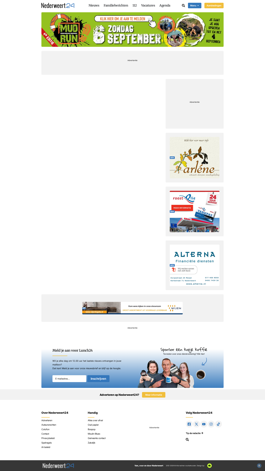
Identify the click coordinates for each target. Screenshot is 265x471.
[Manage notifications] (259, 465)
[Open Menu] (198, 5)
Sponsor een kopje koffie (184, 349)
